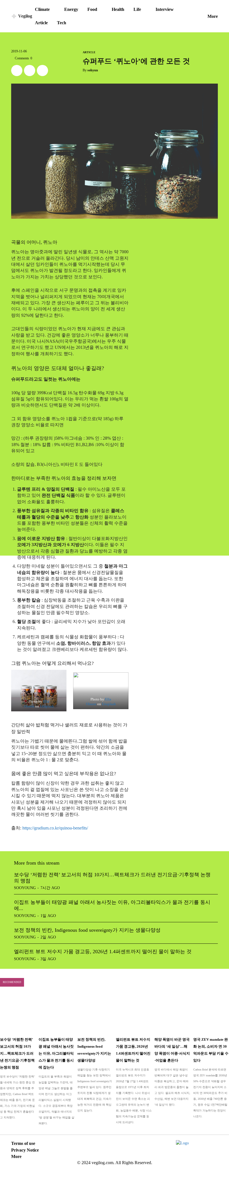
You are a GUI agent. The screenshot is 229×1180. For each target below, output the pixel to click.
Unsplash (47, 706)
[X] (16, 70)
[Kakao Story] (29, 70)
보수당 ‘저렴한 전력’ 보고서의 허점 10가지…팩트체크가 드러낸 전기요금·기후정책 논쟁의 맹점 (17, 1053)
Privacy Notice (25, 1150)
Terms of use (23, 1143)
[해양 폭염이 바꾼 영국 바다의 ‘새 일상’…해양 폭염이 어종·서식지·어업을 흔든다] (172, 1013)
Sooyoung (25, 888)
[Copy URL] (42, 70)
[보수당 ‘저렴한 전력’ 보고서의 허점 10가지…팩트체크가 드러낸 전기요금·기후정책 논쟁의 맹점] (18, 1013)
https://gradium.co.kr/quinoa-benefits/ (55, 828)
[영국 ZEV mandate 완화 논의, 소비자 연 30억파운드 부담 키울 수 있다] (211, 1013)
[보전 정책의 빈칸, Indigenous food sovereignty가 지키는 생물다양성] (95, 1013)
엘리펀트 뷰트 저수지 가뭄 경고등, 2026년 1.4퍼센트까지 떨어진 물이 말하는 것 (103, 951)
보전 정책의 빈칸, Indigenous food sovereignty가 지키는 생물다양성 (87, 930)
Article (89, 52)
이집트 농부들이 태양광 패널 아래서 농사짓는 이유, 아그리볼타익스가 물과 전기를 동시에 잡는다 (56, 1053)
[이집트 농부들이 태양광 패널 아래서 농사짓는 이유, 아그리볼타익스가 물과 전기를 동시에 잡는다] (56, 1013)
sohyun (92, 70)
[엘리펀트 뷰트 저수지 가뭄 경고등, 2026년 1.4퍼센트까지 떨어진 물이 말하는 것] (134, 1013)
